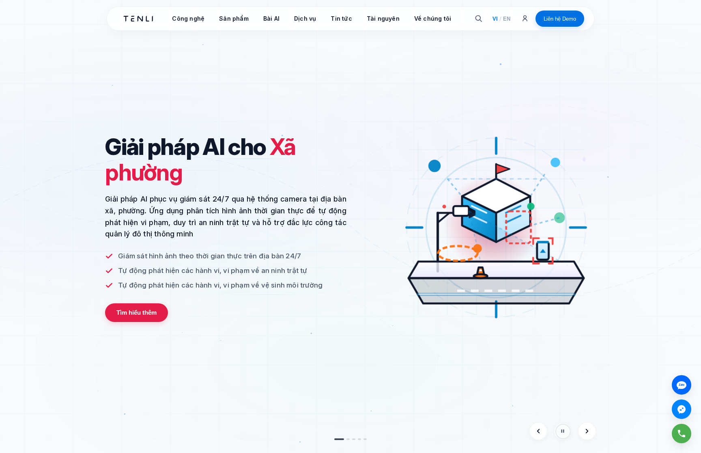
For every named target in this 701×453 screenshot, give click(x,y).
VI (495, 19)
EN (506, 19)
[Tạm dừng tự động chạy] (563, 431)
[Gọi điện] (681, 433)
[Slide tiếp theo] (587, 431)
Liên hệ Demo (560, 19)
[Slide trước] (538, 431)
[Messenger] (681, 409)
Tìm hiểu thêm (136, 312)
